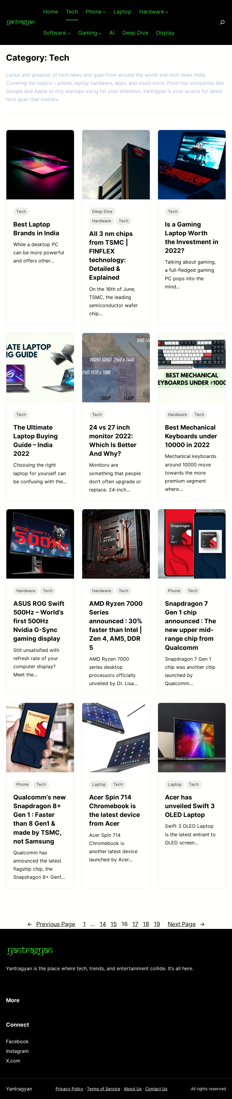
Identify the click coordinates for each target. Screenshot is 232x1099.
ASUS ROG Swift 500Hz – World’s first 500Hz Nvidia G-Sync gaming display (38, 621)
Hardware (101, 220)
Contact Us (156, 1088)
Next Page (186, 924)
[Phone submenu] (104, 12)
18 (146, 924)
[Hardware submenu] (167, 12)
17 (135, 924)
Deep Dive (102, 211)
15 (114, 924)
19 (157, 924)
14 (103, 924)
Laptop (99, 784)
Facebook (17, 1041)
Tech (21, 211)
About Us (133, 1088)
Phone (174, 590)
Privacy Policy (69, 1088)
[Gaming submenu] (100, 33)
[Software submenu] (69, 33)
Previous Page (51, 924)
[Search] (218, 22)
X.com (13, 1061)
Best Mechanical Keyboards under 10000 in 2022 (191, 436)
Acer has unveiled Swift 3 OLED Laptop (190, 805)
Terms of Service (103, 1088)
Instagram (17, 1051)
